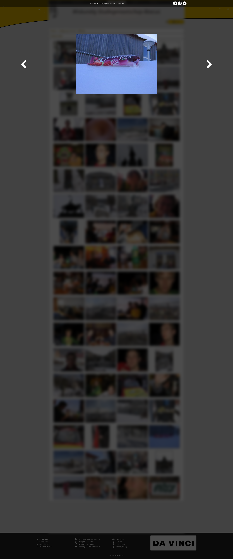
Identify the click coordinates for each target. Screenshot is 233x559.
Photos (93, 3)
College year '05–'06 (107, 3)
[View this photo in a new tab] (180, 3)
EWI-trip (120, 3)
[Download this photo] (175, 3)
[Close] (185, 3)
